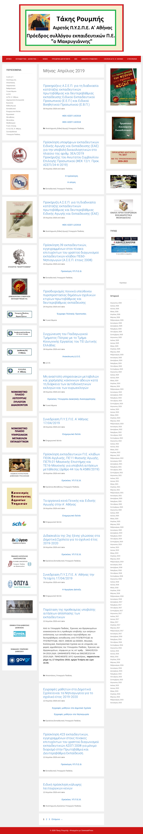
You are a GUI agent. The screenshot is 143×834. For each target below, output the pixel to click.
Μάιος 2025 (114, 346)
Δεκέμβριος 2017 (116, 602)
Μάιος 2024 (114, 380)
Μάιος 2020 (114, 518)
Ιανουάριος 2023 (116, 426)
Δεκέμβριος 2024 (116, 360)
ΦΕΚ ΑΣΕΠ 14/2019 (71, 116)
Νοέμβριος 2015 (116, 674)
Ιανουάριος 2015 (116, 703)
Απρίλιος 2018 (115, 590)
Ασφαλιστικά (10, 85)
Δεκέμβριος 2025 (116, 326)
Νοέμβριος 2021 (116, 467)
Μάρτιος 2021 (115, 490)
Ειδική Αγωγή (62, 128)
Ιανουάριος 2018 (116, 599)
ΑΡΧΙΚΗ (9, 59)
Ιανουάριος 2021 (116, 495)
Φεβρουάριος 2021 (116, 493)
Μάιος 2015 (114, 691)
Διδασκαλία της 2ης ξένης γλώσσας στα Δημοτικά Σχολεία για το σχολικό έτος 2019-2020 (71, 539)
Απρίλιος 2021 (115, 487)
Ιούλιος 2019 (114, 547)
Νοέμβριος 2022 (116, 432)
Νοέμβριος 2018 (116, 570)
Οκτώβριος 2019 (116, 539)
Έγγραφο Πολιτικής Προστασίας (71, 314)
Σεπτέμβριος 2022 (116, 438)
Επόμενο (57, 819)
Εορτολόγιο (123, 283)
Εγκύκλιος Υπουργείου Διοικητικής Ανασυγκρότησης (71, 399)
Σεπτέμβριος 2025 (116, 334)
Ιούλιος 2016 (114, 651)
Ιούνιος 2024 (114, 378)
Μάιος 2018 (114, 587)
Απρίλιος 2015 (115, 694)
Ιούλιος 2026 (114, 306)
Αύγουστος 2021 (116, 475)
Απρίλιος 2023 (115, 418)
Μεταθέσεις (58, 487)
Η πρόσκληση (71, 176)
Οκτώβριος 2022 (116, 435)
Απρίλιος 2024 (115, 383)
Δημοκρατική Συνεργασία (15, 100)
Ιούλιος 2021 (114, 478)
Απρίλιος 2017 (115, 625)
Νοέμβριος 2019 (116, 536)
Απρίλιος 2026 (115, 314)
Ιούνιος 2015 (114, 688)
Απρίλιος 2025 (115, 349)
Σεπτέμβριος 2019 (116, 541)
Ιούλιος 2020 (114, 513)
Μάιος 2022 (114, 449)
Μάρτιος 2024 (115, 386)
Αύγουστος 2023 (116, 406)
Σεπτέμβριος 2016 (116, 645)
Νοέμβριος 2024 (116, 363)
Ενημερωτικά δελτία (53, 441)
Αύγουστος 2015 (116, 682)
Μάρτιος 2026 (115, 317)
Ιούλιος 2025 (114, 340)
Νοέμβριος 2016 (116, 639)
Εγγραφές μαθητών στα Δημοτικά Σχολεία (71, 708)
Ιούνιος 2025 (114, 343)
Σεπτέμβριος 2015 (116, 680)
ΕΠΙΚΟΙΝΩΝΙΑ (132, 59)
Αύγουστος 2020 (116, 510)
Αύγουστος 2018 (116, 579)
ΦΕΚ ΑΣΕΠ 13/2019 (71, 122)
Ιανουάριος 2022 (116, 461)
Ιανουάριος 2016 (116, 668)
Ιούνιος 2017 (114, 619)
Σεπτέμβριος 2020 (116, 507)
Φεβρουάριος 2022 (116, 458)
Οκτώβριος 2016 (116, 642)
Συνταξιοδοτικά (11, 131)
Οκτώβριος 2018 (116, 573)
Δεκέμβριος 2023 (116, 395)
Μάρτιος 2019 (115, 559)
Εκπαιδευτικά (51, 189)
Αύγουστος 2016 (116, 648)
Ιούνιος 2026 (114, 309)
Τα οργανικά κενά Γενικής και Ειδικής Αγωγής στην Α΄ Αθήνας (69, 502)
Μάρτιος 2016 (115, 662)
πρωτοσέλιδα (121, 254)
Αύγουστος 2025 (116, 337)
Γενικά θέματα (51, 320)
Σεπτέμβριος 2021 (116, 472)
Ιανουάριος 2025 (116, 357)
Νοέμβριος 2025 (116, 329)
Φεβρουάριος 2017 (116, 631)
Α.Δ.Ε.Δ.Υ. (10, 77)
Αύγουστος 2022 (116, 441)
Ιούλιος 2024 (114, 375)
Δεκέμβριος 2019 (116, 533)
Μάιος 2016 (114, 656)
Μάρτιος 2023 (115, 421)
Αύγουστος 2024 (116, 372)
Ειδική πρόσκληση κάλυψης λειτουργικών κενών (62, 786)
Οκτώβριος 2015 (116, 677)
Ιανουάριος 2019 (116, 564)
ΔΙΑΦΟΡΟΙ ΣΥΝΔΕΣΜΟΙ (89, 59)
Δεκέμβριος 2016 (116, 636)
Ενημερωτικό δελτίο (71, 434)
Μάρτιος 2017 (115, 628)
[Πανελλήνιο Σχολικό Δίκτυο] (19, 526)
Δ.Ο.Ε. (48, 363)
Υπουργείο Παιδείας (76, 128)
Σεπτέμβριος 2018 (116, 576)
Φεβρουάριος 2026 (116, 320)
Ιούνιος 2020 (114, 516)
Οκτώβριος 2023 (116, 401)
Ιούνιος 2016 (114, 654)
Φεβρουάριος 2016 (116, 665)
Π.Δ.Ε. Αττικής (11, 126)
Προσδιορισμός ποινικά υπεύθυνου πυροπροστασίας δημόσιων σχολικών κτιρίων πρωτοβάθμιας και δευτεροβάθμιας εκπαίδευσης (69, 296)
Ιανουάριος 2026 (116, 323)
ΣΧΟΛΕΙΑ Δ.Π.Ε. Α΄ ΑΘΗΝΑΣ (113, 59)
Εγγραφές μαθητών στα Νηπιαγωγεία (71, 714)
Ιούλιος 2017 (114, 616)
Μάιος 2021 (114, 484)
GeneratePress (87, 830)
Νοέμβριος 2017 (116, 605)
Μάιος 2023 (114, 415)
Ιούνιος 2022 (114, 447)
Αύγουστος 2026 (116, 303)
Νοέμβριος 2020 (116, 501)
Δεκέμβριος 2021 (116, 464)
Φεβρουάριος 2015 (116, 700)
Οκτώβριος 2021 (116, 470)
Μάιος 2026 (114, 311)
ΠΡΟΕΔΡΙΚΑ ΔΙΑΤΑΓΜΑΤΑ (61, 59)
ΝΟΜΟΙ (45, 59)
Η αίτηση (71, 182)
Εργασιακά (10, 114)
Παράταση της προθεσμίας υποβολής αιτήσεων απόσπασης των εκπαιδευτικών (69, 613)
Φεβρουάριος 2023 (116, 424)
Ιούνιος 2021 (114, 481)
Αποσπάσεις (51, 676)
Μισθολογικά (10, 123)
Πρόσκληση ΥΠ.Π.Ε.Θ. (71, 271)
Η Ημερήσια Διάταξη (71, 589)
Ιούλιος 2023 (114, 409)
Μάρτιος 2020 (115, 524)
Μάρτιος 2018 (115, 593)
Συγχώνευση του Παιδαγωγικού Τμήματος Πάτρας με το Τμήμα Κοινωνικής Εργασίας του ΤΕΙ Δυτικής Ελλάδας (70, 339)
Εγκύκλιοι (49, 487)
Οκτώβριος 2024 (116, 366)
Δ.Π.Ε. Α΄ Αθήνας (12, 97)
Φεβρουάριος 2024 (116, 389)
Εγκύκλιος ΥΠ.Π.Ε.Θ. (71, 480)
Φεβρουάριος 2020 (116, 527)
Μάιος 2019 (114, 553)
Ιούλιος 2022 (114, 444)
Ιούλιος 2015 (114, 685)
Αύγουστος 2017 (116, 613)
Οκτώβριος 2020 (116, 504)
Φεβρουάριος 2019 (116, 562)
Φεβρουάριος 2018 (116, 596)
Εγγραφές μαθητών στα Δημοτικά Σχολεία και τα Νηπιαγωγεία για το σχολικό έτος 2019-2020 (68, 693)
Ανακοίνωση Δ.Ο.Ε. (71, 356)
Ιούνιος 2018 (114, 585)
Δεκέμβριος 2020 (116, 498)
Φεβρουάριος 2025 (116, 355)
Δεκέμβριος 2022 (116, 429)
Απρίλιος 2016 (115, 659)
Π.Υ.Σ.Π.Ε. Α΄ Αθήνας (13, 129)
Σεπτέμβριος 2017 (116, 610)
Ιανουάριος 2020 (116, 530)
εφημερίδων (129, 254)
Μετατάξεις (10, 120)
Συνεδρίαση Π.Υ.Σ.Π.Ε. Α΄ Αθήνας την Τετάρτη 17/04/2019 (68, 576)
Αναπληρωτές (51, 128)
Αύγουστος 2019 (116, 544)
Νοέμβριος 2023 (116, 398)
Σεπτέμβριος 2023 (116, 403)
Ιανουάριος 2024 (116, 392)
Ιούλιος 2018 (114, 582)
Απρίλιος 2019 (115, 556)
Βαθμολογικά (11, 88)
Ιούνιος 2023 (114, 412)
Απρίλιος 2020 (115, 521)
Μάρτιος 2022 (115, 455)
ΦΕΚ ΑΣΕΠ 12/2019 (71, 225)
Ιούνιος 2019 (114, 550)
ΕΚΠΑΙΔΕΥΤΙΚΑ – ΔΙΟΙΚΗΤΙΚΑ (26, 59)
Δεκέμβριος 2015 (116, 671)
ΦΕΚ (75, 59)
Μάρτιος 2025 (115, 352)
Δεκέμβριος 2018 (116, 567)
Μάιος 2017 (114, 622)
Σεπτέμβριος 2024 (116, 369)
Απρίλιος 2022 (115, 452)
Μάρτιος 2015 (115, 697)
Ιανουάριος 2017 (116, 633)
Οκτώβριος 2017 (116, 608)
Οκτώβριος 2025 (116, 332)
